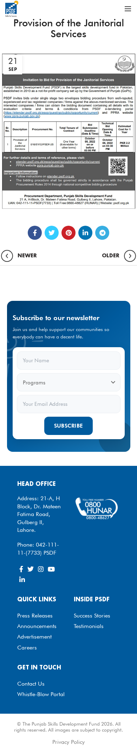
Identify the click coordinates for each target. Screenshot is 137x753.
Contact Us (31, 683)
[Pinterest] (68, 233)
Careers (27, 647)
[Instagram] (41, 569)
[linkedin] (85, 233)
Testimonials (89, 626)
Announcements (37, 626)
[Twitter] (52, 233)
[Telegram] (102, 233)
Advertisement (34, 636)
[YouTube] (51, 569)
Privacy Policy (68, 742)
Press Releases (35, 615)
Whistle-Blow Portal (41, 694)
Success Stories (92, 615)
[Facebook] (35, 233)
